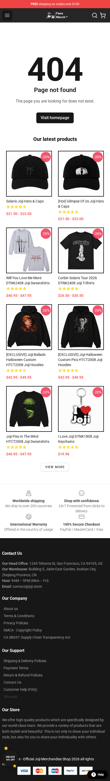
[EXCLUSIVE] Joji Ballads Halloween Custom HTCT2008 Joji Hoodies (26, 360)
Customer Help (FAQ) (20, 689)
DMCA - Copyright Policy (23, 630)
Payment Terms (16, 668)
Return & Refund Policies (23, 675)
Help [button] (101, 774)
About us (11, 609)
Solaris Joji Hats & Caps (25, 201)
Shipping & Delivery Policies (25, 661)
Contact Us (12, 682)
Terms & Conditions (19, 616)
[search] (95, 15)
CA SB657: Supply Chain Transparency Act (37, 637)
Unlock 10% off (10, 758)
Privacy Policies (16, 623)
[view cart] (103, 15)
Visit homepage (55, 117)
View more (55, 467)
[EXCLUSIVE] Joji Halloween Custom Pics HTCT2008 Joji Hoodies (80, 360)
